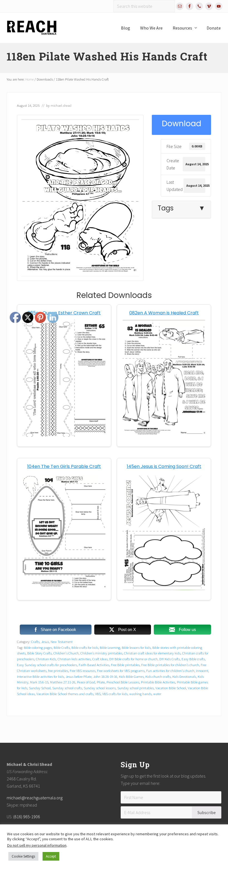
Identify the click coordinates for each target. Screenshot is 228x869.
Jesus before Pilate (78, 676)
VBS (98, 693)
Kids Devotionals (184, 676)
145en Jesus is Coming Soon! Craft (164, 466)
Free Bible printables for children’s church (170, 664)
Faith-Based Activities (94, 664)
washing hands (140, 693)
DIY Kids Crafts (169, 659)
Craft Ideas (100, 659)
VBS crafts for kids (115, 693)
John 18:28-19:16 (105, 676)
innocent (202, 670)
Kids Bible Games (131, 676)
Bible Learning (110, 647)
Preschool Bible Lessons (122, 682)
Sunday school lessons (100, 688)
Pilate (101, 682)
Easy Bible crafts (193, 659)
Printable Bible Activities (158, 682)
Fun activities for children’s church (170, 670)
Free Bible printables (125, 664)
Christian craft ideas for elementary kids (152, 653)
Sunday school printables (135, 688)
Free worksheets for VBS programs (121, 670)
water (157, 693)
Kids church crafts (158, 676)
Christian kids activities (74, 659)
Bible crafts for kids (84, 647)
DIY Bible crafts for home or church (133, 659)
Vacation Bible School (170, 688)
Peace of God (86, 682)
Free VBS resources (82, 670)
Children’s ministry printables (101, 653)
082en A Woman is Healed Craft (164, 313)
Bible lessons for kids (136, 647)
